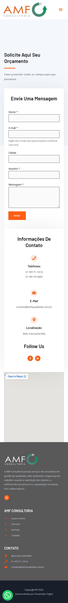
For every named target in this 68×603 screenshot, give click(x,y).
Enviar (17, 215)
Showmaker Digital (44, 594)
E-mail (13, 128)
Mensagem (16, 184)
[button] (7, 595)
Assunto (14, 168)
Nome (13, 112)
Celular (12, 152)
